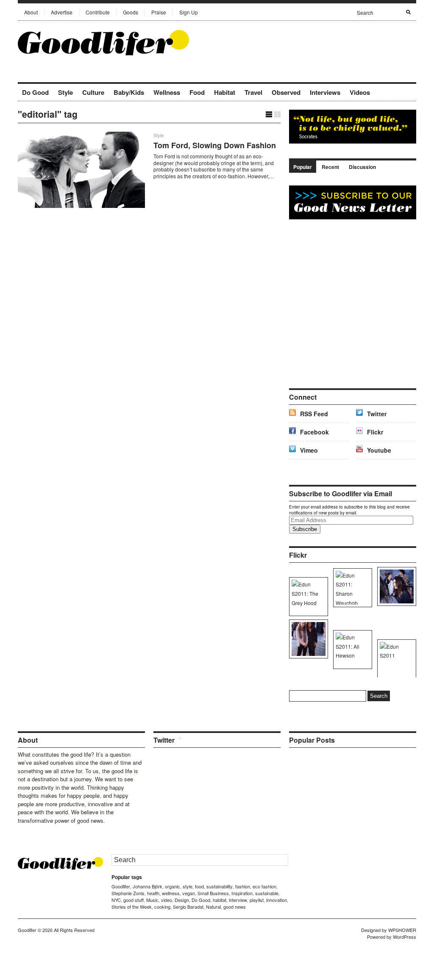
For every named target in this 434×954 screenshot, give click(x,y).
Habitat (224, 92)
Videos (360, 92)
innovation (276, 899)
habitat (219, 899)
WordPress (404, 936)
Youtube (379, 450)
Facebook (314, 432)
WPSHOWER (402, 929)
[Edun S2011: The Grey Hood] (307, 596)
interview (238, 899)
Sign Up (188, 12)
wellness (171, 893)
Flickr (375, 432)
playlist (257, 899)
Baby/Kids (129, 92)
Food (197, 92)
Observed (286, 92)
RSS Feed (314, 413)
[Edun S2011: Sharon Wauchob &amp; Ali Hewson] (307, 638)
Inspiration (242, 893)
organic (172, 886)
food (199, 886)
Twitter (377, 413)
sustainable (266, 893)
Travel (253, 92)
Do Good (35, 92)
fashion (242, 886)
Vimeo (309, 450)
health (153, 893)
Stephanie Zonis (128, 893)
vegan (188, 893)
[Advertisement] (317, 42)
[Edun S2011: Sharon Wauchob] (351, 587)
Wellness (166, 92)
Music (152, 899)
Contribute (98, 12)
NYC (116, 899)
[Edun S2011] (395, 658)
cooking (162, 906)
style (187, 886)
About (31, 12)
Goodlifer (120, 886)
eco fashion (264, 886)
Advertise (61, 12)
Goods (130, 12)
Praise (158, 12)
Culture (93, 92)
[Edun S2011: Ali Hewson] (395, 586)
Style (65, 92)
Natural (213, 906)
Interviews (325, 92)
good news (234, 906)
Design (182, 899)
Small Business (213, 893)
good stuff (133, 899)
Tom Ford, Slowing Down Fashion (214, 145)
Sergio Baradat (188, 906)
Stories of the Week (131, 906)
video (166, 899)
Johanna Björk (147, 886)
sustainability (219, 886)
